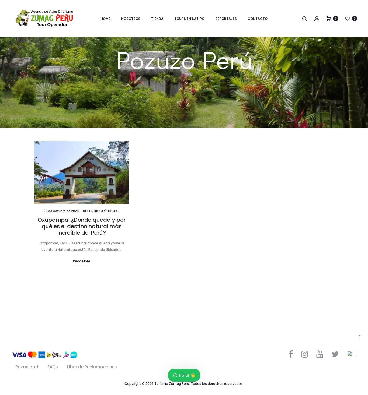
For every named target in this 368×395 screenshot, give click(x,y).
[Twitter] (335, 354)
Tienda (157, 18)
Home (105, 18)
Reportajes (226, 18)
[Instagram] (304, 354)
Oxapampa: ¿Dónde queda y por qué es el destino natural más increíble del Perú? (82, 226)
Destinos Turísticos (100, 211)
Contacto (258, 18)
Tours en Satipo (189, 18)
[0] (329, 18)
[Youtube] (319, 354)
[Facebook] (291, 354)
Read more (81, 261)
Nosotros (130, 18)
